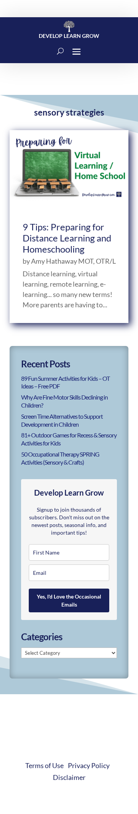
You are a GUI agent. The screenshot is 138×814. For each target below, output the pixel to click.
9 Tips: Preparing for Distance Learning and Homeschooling (67, 237)
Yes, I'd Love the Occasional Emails (69, 600)
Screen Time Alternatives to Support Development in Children (62, 420)
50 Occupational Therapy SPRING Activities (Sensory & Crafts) (60, 458)
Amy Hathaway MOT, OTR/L (73, 261)
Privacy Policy (89, 765)
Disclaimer (69, 777)
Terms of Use (44, 765)
